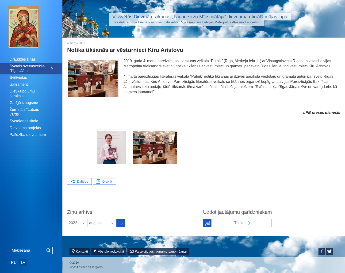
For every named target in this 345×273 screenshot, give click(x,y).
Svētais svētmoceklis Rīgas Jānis (27, 68)
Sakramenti (19, 84)
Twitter (329, 251)
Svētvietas (18, 78)
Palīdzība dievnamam (28, 135)
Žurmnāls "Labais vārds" (24, 112)
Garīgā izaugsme (24, 103)
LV (23, 263)
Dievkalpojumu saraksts (22, 93)
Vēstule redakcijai (111, 251)
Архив (120, 223)
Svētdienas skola (24, 121)
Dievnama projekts (25, 128)
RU (14, 263)
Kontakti (82, 251)
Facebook (321, 251)
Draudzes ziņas (23, 59)
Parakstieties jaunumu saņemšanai (161, 251)
